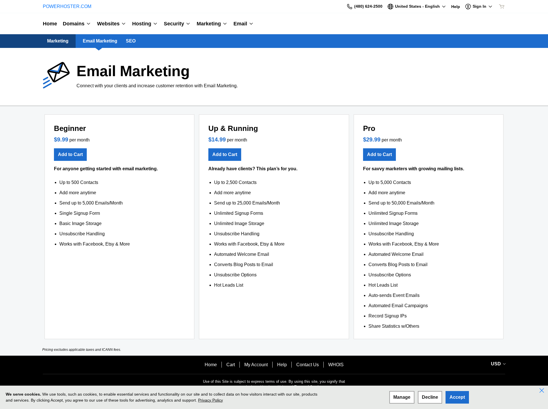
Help (282, 364)
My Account (256, 364)
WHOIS (336, 364)
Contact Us (307, 364)
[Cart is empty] (501, 6)
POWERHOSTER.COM (67, 6)
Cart (230, 364)
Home (211, 364)
